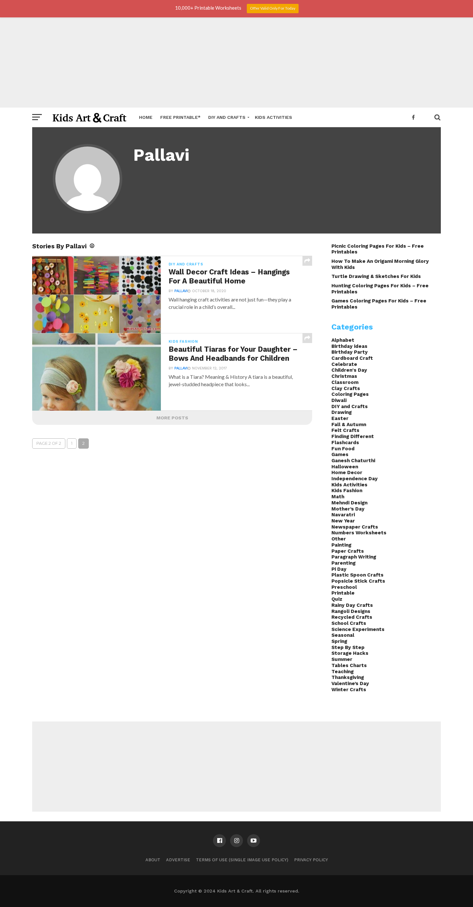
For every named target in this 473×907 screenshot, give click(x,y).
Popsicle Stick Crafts (358, 581)
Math (337, 497)
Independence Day (354, 479)
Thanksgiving (347, 677)
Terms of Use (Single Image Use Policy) (242, 859)
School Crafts (348, 623)
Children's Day (349, 370)
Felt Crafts (345, 430)
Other (338, 539)
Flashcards (345, 442)
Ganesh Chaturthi (353, 460)
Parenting (343, 563)
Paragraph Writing (353, 557)
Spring (339, 641)
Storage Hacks (349, 653)
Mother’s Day (348, 509)
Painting (341, 545)
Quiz (336, 599)
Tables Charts (349, 665)
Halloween (344, 467)
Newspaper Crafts (354, 527)
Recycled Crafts (351, 617)
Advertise (178, 859)
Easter (339, 418)
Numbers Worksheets (358, 533)
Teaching (342, 671)
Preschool (344, 587)
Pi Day (339, 569)
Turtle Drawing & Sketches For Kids (376, 276)
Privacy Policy (311, 859)
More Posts (172, 417)
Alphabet (342, 340)
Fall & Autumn (348, 424)
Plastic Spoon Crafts (357, 575)
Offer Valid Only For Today (272, 8)
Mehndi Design (349, 503)
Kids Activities (273, 117)
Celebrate (344, 364)
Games (339, 454)
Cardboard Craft (352, 358)
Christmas (344, 376)
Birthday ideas (349, 346)
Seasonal (342, 635)
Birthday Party (349, 352)
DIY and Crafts (227, 117)
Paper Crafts (347, 551)
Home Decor (346, 472)
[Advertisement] (236, 62)
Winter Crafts (348, 689)
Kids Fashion (346, 490)
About (152, 859)
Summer (341, 659)
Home (146, 117)
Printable (343, 593)
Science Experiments (358, 629)
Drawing (341, 412)
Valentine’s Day (350, 683)
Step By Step (348, 647)
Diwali (339, 400)
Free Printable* (180, 117)
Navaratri (343, 515)
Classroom (344, 382)
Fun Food (343, 449)
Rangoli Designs (350, 611)
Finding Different (352, 436)
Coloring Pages (350, 394)
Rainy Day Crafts (352, 605)
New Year (343, 521)
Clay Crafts (345, 388)
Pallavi (181, 291)
